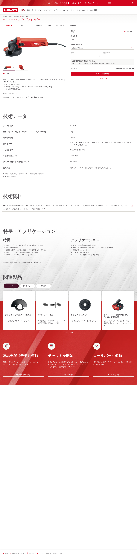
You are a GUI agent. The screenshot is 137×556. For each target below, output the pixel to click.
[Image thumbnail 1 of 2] (9, 68)
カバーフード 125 (45, 315)
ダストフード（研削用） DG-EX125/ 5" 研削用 (116, 316)
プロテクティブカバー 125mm (18, 315)
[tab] (9, 25)
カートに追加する (103, 74)
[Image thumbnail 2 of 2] (22, 68)
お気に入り (103, 78)
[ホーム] (10, 10)
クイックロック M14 (80, 315)
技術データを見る (8, 93)
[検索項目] (132, 3)
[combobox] (120, 3)
